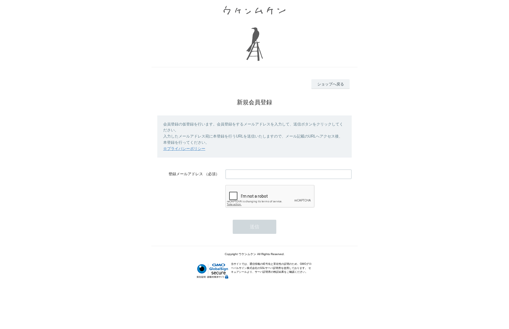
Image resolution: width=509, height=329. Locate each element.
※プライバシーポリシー (184, 148)
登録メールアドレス (185, 174)
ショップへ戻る (330, 84)
